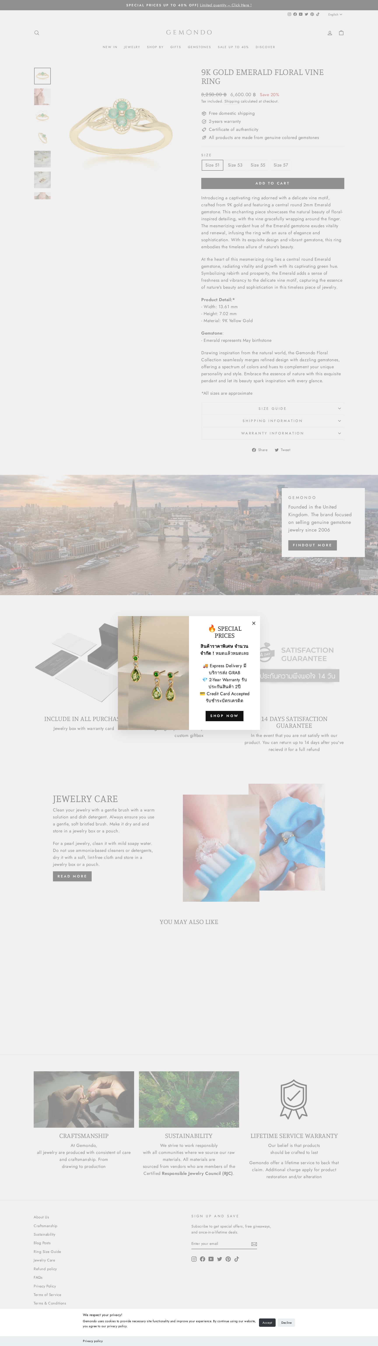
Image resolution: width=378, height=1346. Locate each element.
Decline (286, 1322)
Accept (267, 1322)
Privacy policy (93, 1341)
